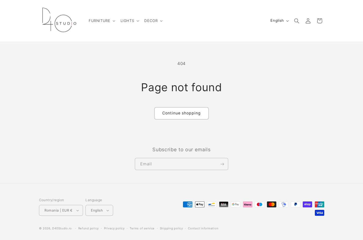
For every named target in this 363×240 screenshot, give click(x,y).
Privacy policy (114, 228)
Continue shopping (181, 113)
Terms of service (142, 228)
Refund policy (88, 228)
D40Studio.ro (62, 228)
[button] (101, 20)
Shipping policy (171, 228)
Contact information (203, 228)
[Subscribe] (222, 164)
